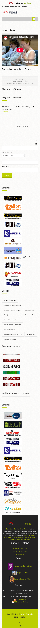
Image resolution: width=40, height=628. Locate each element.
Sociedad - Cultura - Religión (12, 310)
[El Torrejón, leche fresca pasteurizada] (13, 476)
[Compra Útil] (11, 354)
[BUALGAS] (13, 415)
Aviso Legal (20, 555)
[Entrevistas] (11, 366)
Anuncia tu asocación (20, 551)
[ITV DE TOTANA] (13, 493)
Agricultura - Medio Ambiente (12, 305)
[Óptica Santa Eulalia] (13, 216)
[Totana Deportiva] (11, 372)
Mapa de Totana (22, 573)
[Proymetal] (13, 258)
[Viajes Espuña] (13, 501)
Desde (4, 143)
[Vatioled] (13, 424)
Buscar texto (5, 166)
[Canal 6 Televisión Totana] (20, 3)
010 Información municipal (23, 566)
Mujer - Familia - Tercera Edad (12, 324)
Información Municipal (26, 315)
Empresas (6, 187)
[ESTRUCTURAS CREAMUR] (13, 274)
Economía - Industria (10, 300)
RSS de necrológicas (21, 602)
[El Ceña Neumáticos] (13, 433)
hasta (3, 159)
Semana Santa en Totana (22, 579)
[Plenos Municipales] (11, 378)
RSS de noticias (21, 600)
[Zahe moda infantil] (13, 207)
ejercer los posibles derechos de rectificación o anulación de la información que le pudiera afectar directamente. (20, 537)
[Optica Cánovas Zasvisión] (13, 510)
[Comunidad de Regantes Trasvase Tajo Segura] (13, 250)
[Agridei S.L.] (13, 233)
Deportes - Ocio (31, 334)
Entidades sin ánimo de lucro (15, 393)
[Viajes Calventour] (13, 265)
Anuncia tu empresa (20, 548)
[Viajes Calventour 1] (13, 224)
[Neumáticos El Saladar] (13, 485)
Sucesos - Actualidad (10, 339)
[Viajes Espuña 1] (29, 257)
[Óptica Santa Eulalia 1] (13, 198)
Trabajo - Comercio (9, 315)
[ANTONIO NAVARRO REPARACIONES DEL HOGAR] (13, 282)
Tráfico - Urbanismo (9, 329)
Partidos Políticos (30, 310)
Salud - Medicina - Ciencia (11, 320)
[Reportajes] (11, 360)
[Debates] (11, 384)
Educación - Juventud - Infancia (13, 334)
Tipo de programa (7, 152)
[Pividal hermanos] (13, 242)
